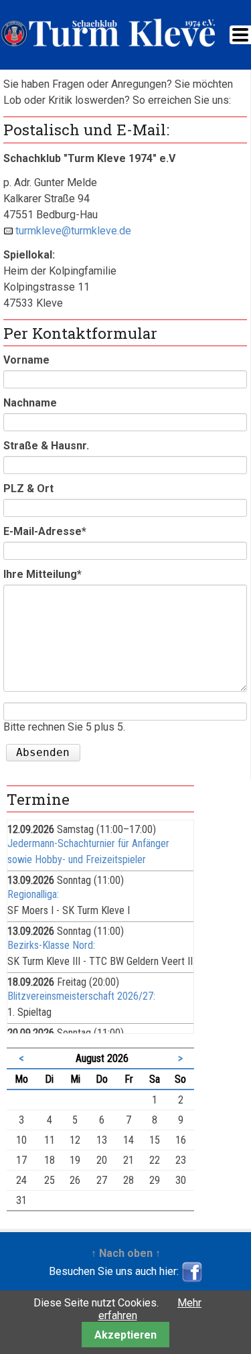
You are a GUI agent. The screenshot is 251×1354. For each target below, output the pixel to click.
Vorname (26, 360)
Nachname (30, 402)
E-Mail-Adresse (44, 531)
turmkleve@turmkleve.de (73, 230)
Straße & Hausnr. (46, 445)
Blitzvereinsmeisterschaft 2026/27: (81, 996)
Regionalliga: (33, 894)
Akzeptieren (125, 1335)
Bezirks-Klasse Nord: (51, 945)
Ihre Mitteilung (42, 574)
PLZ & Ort (28, 488)
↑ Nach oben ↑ (126, 1253)
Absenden (43, 752)
